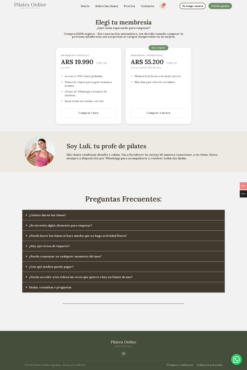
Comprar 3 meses (158, 113)
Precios (129, 6)
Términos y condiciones (179, 365)
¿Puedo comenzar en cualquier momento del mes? (65, 256)
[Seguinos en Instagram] (123, 353)
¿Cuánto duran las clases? (47, 215)
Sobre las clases (106, 6)
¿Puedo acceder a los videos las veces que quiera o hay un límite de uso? (81, 277)
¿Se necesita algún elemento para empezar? (60, 225)
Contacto (147, 6)
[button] (123, 215)
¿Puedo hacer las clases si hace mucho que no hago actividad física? (78, 235)
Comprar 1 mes (88, 113)
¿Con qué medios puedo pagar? (51, 266)
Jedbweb (80, 365)
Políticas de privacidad (209, 365)
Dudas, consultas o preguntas (50, 287)
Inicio (85, 6)
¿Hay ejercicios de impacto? (49, 246)
